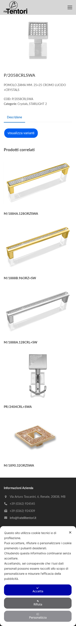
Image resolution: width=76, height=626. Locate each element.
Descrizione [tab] (14, 117)
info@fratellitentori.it (23, 518)
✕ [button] (70, 532)
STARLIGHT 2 (38, 104)
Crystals (23, 104)
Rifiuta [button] (38, 604)
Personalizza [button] (38, 617)
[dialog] (38, 576)
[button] (70, 7)
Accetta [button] (38, 591)
